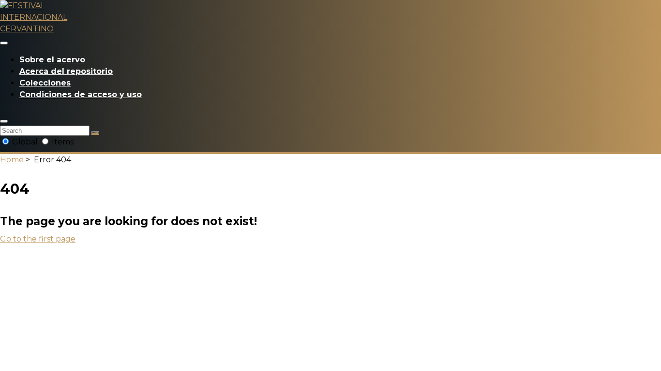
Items (62, 141)
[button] (4, 121)
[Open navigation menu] (4, 43)
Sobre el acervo (52, 59)
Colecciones (45, 82)
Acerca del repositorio (66, 71)
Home (12, 159)
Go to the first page (37, 238)
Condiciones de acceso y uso (80, 94)
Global (25, 141)
